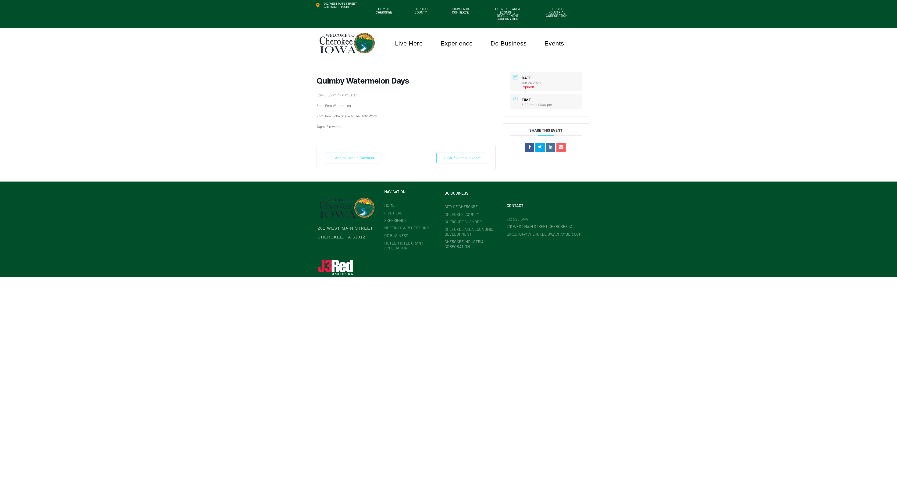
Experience (457, 43)
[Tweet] (540, 147)
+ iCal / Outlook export (462, 158)
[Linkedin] (550, 147)
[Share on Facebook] (529, 147)
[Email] (561, 147)
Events (554, 43)
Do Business (509, 43)
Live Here (409, 43)
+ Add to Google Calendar (353, 158)
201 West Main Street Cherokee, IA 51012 (340, 5)
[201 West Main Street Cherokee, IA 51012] (317, 5)
